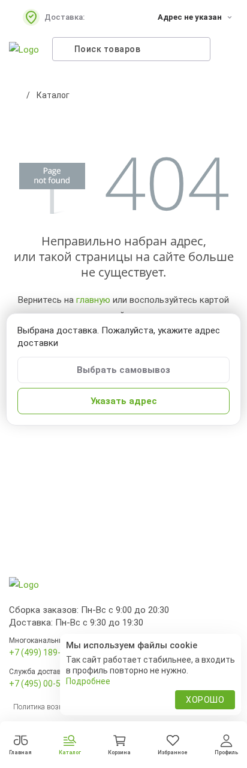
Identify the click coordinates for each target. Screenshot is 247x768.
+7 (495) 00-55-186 (46, 683)
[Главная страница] (15, 95)
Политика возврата (45, 707)
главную (93, 300)
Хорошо (205, 700)
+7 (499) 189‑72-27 (46, 652)
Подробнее (88, 681)
